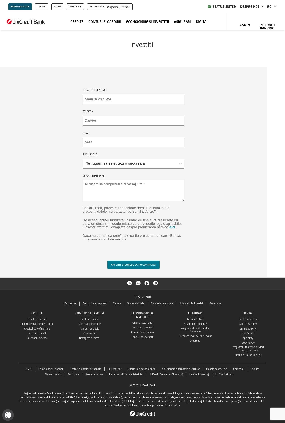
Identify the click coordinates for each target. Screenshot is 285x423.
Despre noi (70, 303)
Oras (86, 133)
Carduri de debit (90, 328)
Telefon (88, 111)
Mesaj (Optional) (94, 176)
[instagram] (155, 282)
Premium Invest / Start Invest (195, 335)
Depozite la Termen (142, 327)
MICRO (57, 6)
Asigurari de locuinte (195, 323)
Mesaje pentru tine (216, 368)
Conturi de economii (142, 332)
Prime (42, 6)
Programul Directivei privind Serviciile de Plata (248, 348)
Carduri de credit (37, 333)
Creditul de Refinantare (37, 328)
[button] (8, 415)
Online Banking (248, 328)
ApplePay (248, 338)
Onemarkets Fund (142, 322)
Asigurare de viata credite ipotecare (195, 330)
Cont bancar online (90, 323)
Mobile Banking (248, 323)
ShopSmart (248, 333)
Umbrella (195, 340)
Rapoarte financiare (162, 303)
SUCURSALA (90, 154)
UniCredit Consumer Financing (166, 374)
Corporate (75, 6)
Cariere (117, 303)
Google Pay (248, 342)
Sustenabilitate (135, 303)
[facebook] (147, 282)
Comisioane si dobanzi (51, 368)
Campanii (238, 368)
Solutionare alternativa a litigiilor (181, 368)
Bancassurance (94, 374)
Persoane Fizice (20, 6)
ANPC (29, 368)
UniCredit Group (224, 374)
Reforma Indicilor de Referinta (125, 374)
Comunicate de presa (95, 303)
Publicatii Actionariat (191, 303)
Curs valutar (114, 368)
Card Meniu (89, 333)
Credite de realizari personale (37, 323)
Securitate (215, 303)
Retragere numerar (89, 338)
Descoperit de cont (36, 338)
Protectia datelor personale (86, 368)
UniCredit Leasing (199, 374)
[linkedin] (138, 282)
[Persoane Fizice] (26, 21)
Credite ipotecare (37, 319)
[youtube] (130, 282)
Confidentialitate (248, 319)
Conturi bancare (90, 319)
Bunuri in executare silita (142, 368)
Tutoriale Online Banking (248, 354)
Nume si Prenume (94, 90)
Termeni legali (53, 374)
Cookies (255, 368)
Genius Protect (195, 319)
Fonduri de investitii (142, 336)
